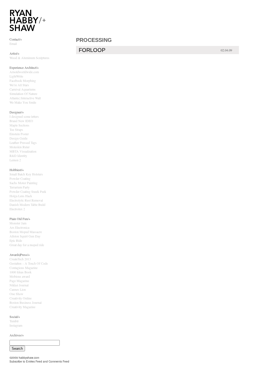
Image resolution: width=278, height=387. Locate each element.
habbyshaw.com (29, 358)
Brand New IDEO (21, 121)
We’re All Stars (19, 85)
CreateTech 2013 (20, 259)
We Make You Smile (23, 102)
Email (13, 43)
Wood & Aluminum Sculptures (29, 57)
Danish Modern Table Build (27, 204)
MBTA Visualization (23, 151)
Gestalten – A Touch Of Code (29, 263)
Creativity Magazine (22, 307)
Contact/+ (16, 39)
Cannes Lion (18, 289)
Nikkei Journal (19, 285)
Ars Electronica (19, 227)
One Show (16, 294)
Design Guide (18, 138)
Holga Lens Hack (21, 196)
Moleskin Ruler (20, 147)
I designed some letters (24, 116)
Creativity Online (20, 298)
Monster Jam (18, 223)
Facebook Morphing (23, 80)
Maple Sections (19, 125)
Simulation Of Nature (23, 93)
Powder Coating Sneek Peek (28, 191)
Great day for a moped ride (27, 245)
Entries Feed (34, 361)
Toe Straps (16, 129)
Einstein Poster (19, 134)
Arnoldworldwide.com (24, 72)
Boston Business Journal (26, 302)
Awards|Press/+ (20, 254)
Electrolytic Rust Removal (26, 200)
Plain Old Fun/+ (20, 218)
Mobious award (20, 276)
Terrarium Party (20, 187)
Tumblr (14, 321)
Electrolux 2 (17, 209)
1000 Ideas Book (20, 272)
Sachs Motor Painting (23, 183)
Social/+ (15, 316)
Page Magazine (19, 280)
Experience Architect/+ (24, 67)
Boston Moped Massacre (26, 232)
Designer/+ (17, 112)
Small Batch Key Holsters (26, 174)
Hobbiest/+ (17, 170)
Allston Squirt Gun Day (25, 236)
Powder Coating (20, 178)
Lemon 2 (15, 160)
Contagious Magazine (23, 267)
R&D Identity (18, 155)
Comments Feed (59, 361)
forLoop (92, 50)
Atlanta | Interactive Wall (25, 98)
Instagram (16, 325)
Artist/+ (15, 53)
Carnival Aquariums (23, 89)
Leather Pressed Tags (23, 142)
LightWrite (16, 76)
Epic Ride (16, 240)
